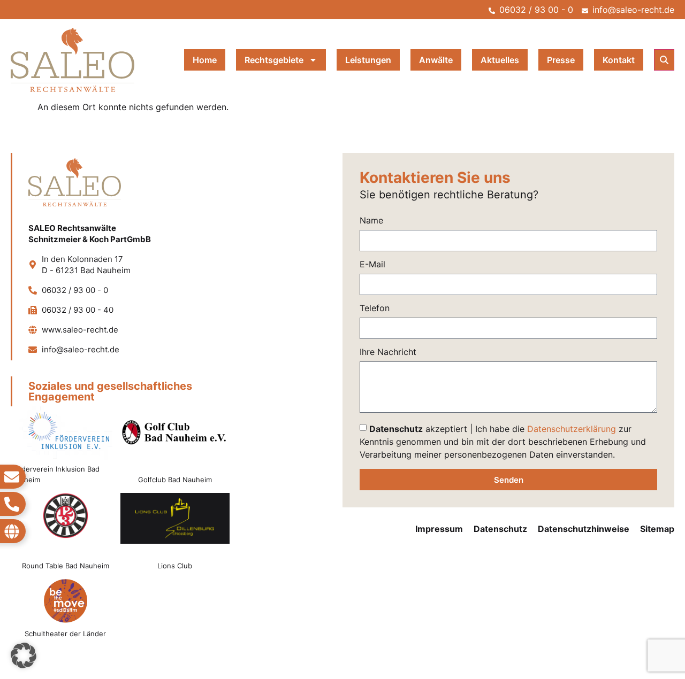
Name (371, 221)
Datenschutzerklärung (571, 428)
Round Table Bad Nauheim (65, 565)
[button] (664, 60)
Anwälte (436, 60)
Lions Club (174, 565)
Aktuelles (500, 60)
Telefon (375, 308)
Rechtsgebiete (274, 60)
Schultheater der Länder (65, 633)
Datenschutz (500, 528)
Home (205, 60)
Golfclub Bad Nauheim (175, 479)
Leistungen (368, 60)
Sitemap (657, 528)
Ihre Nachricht (388, 352)
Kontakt (619, 60)
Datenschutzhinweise (583, 528)
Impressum (439, 528)
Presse (561, 60)
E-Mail (372, 264)
